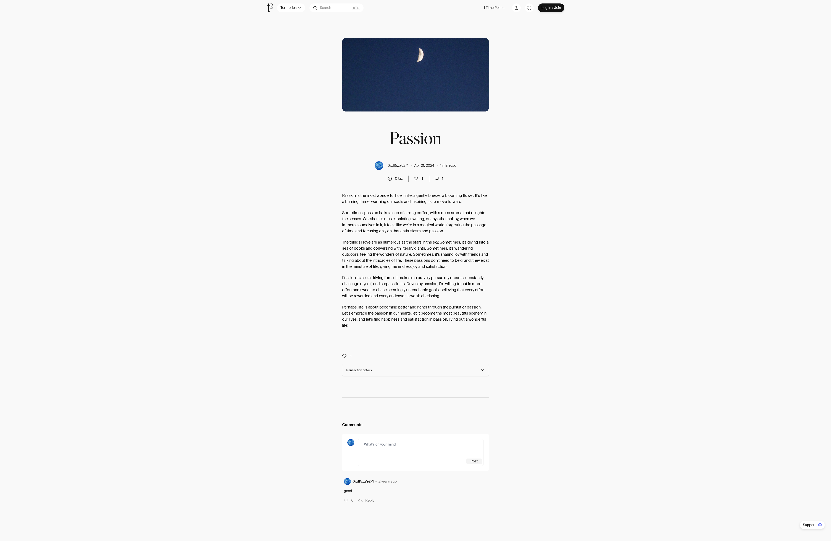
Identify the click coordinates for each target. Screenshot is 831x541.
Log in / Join (551, 7)
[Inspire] (417, 178)
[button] (336, 7)
